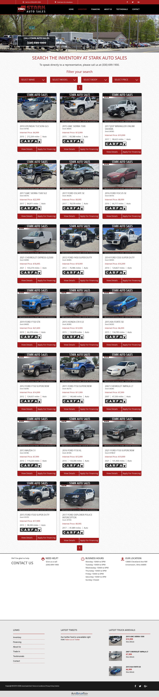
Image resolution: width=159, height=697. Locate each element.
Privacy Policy (50, 686)
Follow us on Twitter (72, 640)
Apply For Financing (46, 149)
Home (71, 9)
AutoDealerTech (27, 686)
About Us (108, 9)
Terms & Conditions (39, 686)
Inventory (82, 9)
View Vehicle (130, 641)
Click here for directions (65, 2)
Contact (136, 9)
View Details (27, 149)
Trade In (16, 651)
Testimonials (122, 9)
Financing (95, 9)
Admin (57, 686)
